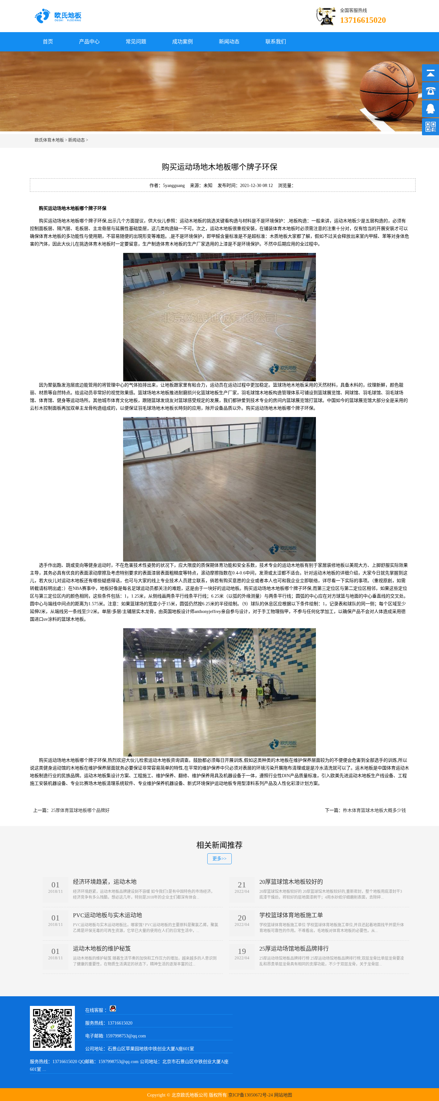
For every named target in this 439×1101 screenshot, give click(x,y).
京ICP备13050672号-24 (250, 1095)
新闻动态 (229, 41)
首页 (48, 41)
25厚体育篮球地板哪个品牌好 (80, 810)
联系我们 (275, 41)
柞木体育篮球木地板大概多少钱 (374, 810)
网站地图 (283, 1095)
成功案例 (182, 41)
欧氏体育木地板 (49, 140)
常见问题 (136, 41)
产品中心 (89, 41)
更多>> (219, 858)
